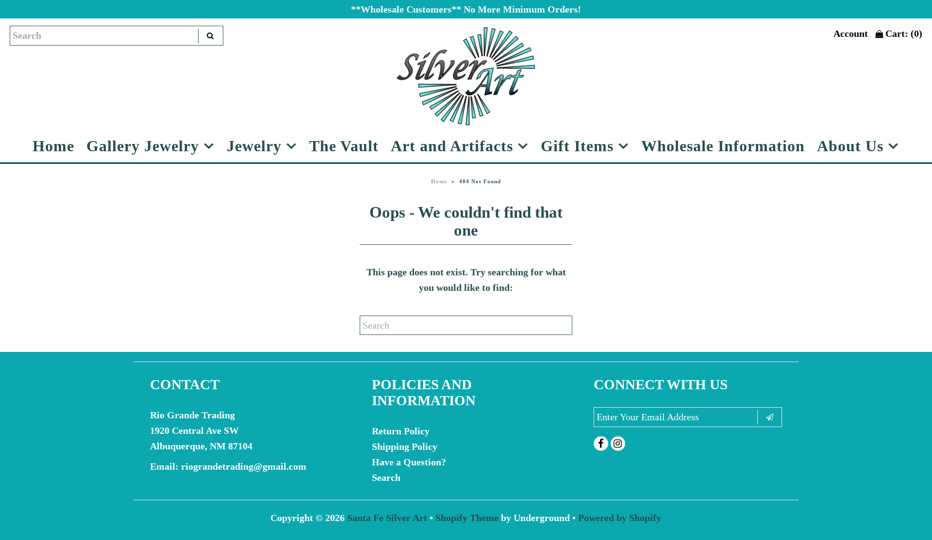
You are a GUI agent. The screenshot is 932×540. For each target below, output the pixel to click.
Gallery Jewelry (142, 146)
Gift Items (577, 146)
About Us (850, 146)
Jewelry (254, 146)
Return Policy (401, 431)
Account (850, 33)
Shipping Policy (404, 446)
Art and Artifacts (452, 146)
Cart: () (902, 33)
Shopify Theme (467, 517)
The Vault (344, 146)
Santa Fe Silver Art (387, 517)
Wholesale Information (723, 146)
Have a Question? (409, 462)
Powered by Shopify (619, 517)
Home (53, 146)
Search (386, 477)
